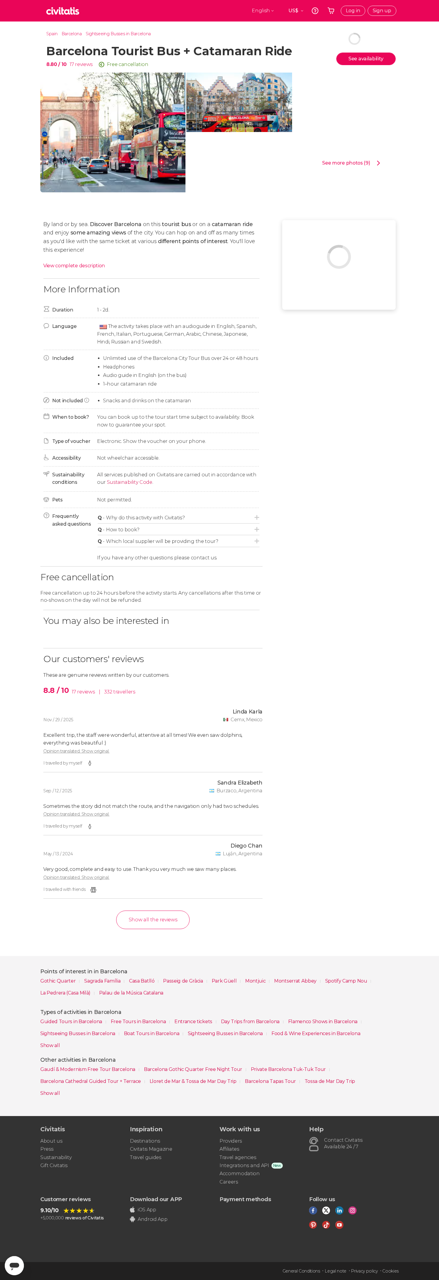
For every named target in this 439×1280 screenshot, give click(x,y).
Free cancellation (127, 64)
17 (72, 64)
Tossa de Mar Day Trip (330, 1081)
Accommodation (240, 1173)
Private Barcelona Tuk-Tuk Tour (289, 1069)
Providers (231, 1141)
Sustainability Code (129, 482)
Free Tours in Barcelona (139, 1021)
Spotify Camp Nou (347, 981)
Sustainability (56, 1157)
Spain (51, 33)
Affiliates (229, 1149)
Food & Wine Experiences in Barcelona (315, 1033)
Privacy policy (364, 1271)
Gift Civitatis (53, 1165)
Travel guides (145, 1157)
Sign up (382, 10)
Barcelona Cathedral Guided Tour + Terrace (91, 1081)
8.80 (56, 64)
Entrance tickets (194, 1021)
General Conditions (301, 1271)
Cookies (390, 1271)
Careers (229, 1182)
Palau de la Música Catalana (131, 993)
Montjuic (256, 981)
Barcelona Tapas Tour (271, 1081)
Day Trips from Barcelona (251, 1021)
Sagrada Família (103, 981)
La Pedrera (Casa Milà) (66, 993)
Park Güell (225, 981)
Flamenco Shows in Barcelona (323, 1021)
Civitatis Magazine (151, 1149)
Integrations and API (244, 1165)
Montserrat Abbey (296, 981)
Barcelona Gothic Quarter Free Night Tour (193, 1069)
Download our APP (156, 1199)
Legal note (335, 1271)
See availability (366, 59)
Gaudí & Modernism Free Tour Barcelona (88, 1069)
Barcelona (72, 33)
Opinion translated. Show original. (76, 751)
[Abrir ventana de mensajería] (14, 1265)
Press (46, 1149)
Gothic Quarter (58, 981)
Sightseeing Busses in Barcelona (118, 33)
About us (51, 1141)
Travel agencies (238, 1157)
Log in (353, 10)
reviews (84, 64)
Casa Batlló (142, 981)
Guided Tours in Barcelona (71, 1021)
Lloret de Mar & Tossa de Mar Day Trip (194, 1081)
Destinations (145, 1141)
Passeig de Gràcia (183, 981)
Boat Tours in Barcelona (152, 1033)
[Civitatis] (62, 11)
